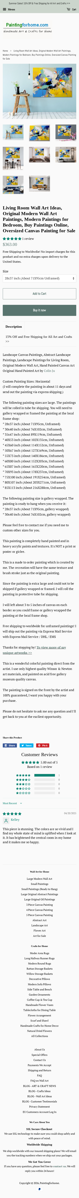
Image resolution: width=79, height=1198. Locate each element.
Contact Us (39, 1060)
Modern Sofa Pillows (39, 984)
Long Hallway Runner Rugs (39, 958)
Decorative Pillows (39, 979)
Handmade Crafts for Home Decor (39, 1025)
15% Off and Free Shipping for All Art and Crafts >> (39, 339)
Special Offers (39, 1055)
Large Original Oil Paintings (39, 899)
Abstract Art (39, 920)
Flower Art (40, 930)
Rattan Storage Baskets (40, 968)
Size (5, 271)
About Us (39, 1049)
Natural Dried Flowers (39, 1031)
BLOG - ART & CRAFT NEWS (39, 1086)
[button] (12, 239)
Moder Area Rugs (39, 953)
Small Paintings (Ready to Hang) (39, 889)
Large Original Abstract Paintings (39, 894)
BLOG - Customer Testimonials (39, 1101)
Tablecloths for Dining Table (39, 1010)
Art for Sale (39, 936)
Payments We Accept (39, 1065)
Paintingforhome (49, 1183)
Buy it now (39, 310)
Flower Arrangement (39, 1015)
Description (14, 326)
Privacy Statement (39, 1106)
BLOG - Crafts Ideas (39, 1091)
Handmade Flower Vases (39, 1005)
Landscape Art (39, 925)
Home (5, 50)
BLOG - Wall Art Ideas (39, 1096)
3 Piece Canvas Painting (39, 904)
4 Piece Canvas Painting (39, 910)
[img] (12, 814)
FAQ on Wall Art (39, 1080)
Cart (74, 9)
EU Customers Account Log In (39, 1112)
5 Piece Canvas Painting (39, 915)
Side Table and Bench (39, 989)
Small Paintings (39, 884)
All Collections (39, 1036)
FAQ (39, 1075)
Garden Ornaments (39, 994)
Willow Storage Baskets (39, 973)
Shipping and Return (39, 1070)
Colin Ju (49, 371)
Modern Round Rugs (39, 963)
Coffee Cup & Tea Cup (39, 999)
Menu (11, 9)
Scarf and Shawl (39, 1020)
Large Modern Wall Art (39, 878)
